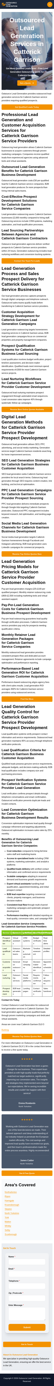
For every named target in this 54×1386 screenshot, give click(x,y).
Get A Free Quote (27, 1173)
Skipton (8, 1209)
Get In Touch (27, 1344)
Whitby (8, 1226)
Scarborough (11, 1234)
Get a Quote (25, 83)
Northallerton (11, 1192)
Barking (5, 1030)
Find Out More (27, 699)
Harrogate (9, 1200)
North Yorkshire (12, 1213)
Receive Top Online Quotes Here (27, 554)
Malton (8, 1222)
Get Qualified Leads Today (27, 107)
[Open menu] (49, 4)
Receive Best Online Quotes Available (27, 409)
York (7, 1217)
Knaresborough (12, 1205)
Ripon (7, 1196)
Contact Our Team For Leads (27, 261)
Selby (7, 1230)
